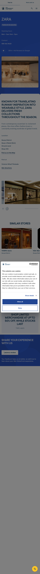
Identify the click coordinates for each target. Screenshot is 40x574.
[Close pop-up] (35, 266)
